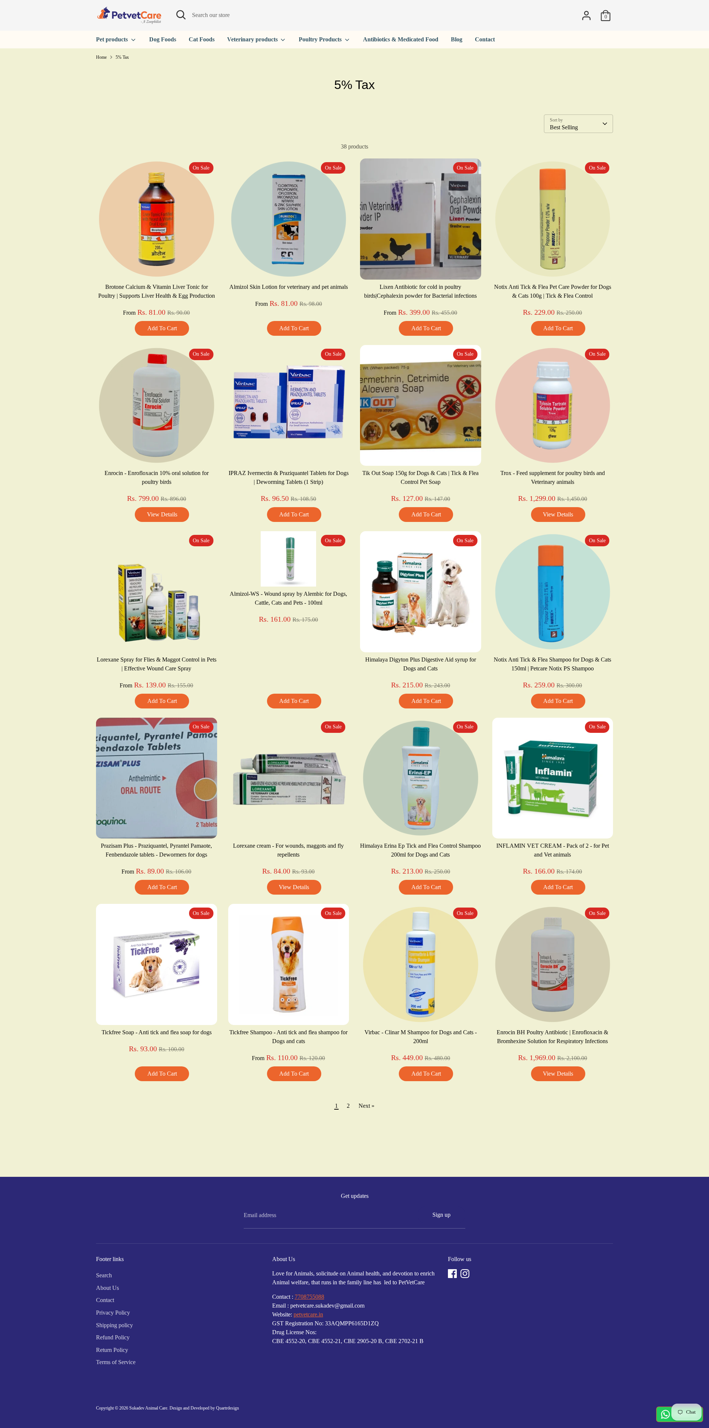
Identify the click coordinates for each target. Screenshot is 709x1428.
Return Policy (112, 1350)
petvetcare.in (308, 1314)
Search (104, 1275)
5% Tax (122, 57)
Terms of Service (116, 1362)
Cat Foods (202, 39)
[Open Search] (181, 14)
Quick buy (156, 267)
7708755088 (309, 1297)
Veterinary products (253, 39)
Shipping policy (114, 1325)
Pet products (112, 39)
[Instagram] (464, 1273)
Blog (456, 39)
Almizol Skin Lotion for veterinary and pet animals (288, 287)
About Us (107, 1288)
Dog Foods (162, 39)
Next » (366, 1106)
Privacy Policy (113, 1312)
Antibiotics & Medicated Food (400, 39)
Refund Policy (113, 1337)
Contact (485, 39)
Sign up (441, 1215)
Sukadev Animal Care (148, 1408)
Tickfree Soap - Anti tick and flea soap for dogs (157, 1032)
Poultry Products (321, 39)
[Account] (586, 15)
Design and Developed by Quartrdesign (204, 1408)
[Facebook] (452, 1273)
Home (101, 57)
